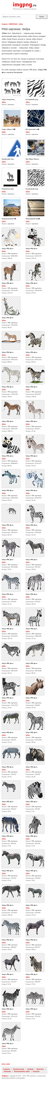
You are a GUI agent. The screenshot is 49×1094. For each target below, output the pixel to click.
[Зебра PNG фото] (11, 237)
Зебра (4, 102)
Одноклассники (18, 1069)
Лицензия (7, 1071)
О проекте (6, 1069)
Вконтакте (40, 1069)
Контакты (36, 1071)
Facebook (30, 1069)
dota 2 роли (6, 1064)
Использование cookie (22, 1071)
